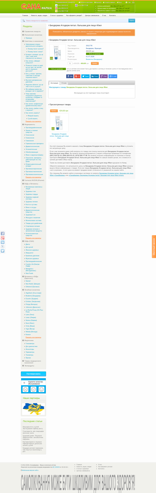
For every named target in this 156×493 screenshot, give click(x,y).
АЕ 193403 (56, 467)
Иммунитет (29, 253)
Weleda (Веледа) (31, 332)
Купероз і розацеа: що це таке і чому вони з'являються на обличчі (34, 56)
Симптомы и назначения (33, 41)
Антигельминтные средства (32, 234)
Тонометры (29, 355)
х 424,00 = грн (80, 63)
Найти (132, 20)
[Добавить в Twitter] (2, 251)
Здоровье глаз (31, 191)
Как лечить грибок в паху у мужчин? (34, 109)
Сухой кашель (33, 118)
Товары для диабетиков (34, 223)
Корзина (98, 2)
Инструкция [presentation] (54, 83)
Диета (28, 244)
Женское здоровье (32, 250)
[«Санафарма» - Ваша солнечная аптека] (36, 6)
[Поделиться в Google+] (2, 238)
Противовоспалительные (34, 174)
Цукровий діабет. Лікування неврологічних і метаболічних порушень (33, 437)
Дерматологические (32, 146)
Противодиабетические (34, 127)
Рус (133, 2)
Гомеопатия (30, 141)
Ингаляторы (30, 349)
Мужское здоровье (32, 258)
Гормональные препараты (35, 143)
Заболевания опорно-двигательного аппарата (34, 45)
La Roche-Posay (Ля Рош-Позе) (34, 311)
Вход (120, 2)
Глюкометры (30, 343)
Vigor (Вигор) (30, 329)
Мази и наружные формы (34, 155)
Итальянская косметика (33, 35)
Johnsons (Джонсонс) (33, 307)
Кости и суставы (31, 204)
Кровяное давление (32, 256)
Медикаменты (29, 124)
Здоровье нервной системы (32, 198)
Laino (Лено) (30, 314)
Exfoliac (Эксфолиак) (33, 301)
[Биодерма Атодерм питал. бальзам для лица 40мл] (59, 122)
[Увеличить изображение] (57, 52)
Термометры (30, 352)
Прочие (28, 358)
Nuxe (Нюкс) (30, 323)
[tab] (54, 83)
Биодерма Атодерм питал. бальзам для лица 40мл (59, 136)
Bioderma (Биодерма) (94, 59)
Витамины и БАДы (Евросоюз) (31, 277)
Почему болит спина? (35, 52)
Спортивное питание (33, 226)
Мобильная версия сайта (30, 470)
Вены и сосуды (31, 207)
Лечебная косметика (32, 290)
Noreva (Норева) (31, 320)
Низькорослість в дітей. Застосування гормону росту (33, 427)
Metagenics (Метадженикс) (31, 269)
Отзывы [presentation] (64, 83)
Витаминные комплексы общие (34, 188)
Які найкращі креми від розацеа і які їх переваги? (34, 90)
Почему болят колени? (36, 49)
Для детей (29, 247)
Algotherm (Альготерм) (33, 293)
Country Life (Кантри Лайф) (32, 265)
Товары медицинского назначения (32, 362)
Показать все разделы (33, 121)
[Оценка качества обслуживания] (33, 386)
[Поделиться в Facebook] (2, 233)
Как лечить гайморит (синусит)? (33, 62)
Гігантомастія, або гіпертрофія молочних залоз (33, 432)
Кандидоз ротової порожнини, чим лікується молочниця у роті (33, 449)
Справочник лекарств (32, 31)
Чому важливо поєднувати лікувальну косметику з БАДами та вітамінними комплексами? (34, 97)
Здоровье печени (32, 202)
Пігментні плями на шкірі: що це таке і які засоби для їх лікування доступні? (34, 68)
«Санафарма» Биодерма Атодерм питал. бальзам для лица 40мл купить (96, 175)
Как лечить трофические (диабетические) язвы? (34, 104)
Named (28, 281)
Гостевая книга (33, 374)
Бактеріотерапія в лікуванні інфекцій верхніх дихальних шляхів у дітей (32, 443)
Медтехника (28, 340)
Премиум (29, 38)
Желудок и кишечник (33, 217)
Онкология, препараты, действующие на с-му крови (34, 159)
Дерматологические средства (32, 211)
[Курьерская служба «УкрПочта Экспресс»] (33, 409)
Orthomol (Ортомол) (32, 287)
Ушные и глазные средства (32, 131)
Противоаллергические (34, 169)
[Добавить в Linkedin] (2, 242)
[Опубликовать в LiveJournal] (2, 246)
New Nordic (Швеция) (33, 284)
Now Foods (29, 273)
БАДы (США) (29, 241)
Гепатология (30, 135)
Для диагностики (31, 346)
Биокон (28, 334)
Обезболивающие (32, 152)
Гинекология (30, 138)
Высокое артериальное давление (34, 81)
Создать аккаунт (109, 2)
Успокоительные (31, 149)
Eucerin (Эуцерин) (32, 298)
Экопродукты (29, 366)
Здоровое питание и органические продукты (34, 230)
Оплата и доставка (86, 2)
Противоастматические (34, 171)
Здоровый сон (30, 215)
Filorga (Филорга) (31, 304)
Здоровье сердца (32, 194)
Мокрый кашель (33, 116)
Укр (129, 2)
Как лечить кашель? (33, 113)
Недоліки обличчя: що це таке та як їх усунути (34, 85)
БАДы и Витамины (31, 184)
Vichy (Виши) (30, 326)
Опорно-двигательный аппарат (33, 165)
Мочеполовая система (33, 220)
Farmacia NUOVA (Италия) (34, 180)
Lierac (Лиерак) (31, 317)
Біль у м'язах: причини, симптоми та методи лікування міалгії (34, 75)
